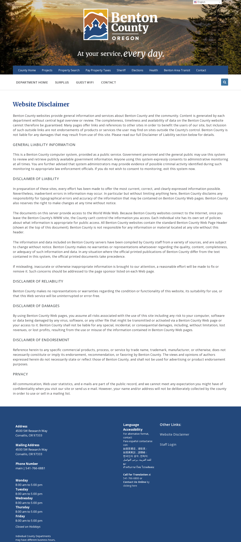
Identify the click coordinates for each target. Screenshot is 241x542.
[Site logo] (120, 33)
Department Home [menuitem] (32, 82)
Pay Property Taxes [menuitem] (98, 70)
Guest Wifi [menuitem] (85, 82)
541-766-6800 (131, 478)
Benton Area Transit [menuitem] (177, 70)
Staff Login (168, 444)
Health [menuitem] (153, 70)
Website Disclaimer (174, 434)
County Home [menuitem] (27, 70)
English (201, 2)
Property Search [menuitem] (69, 70)
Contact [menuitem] (201, 70)
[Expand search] (224, 82)
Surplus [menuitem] (62, 82)
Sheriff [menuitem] (121, 70)
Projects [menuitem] (47, 70)
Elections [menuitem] (137, 70)
